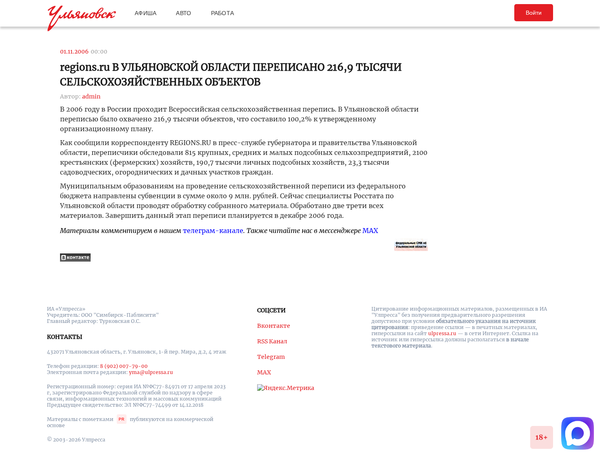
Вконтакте (273, 325)
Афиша (145, 13)
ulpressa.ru (442, 333)
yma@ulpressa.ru (151, 372)
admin (91, 96)
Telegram (271, 357)
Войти (534, 12)
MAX (370, 230)
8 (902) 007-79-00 (124, 366)
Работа (222, 13)
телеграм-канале (213, 230)
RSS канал (272, 341)
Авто (183, 13)
